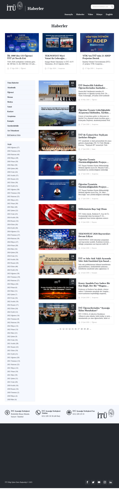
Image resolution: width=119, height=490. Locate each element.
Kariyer (10, 111)
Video (90, 14)
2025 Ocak (12, 214)
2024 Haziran (13, 238)
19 (85, 329)
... (57, 329)
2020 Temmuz (13, 392)
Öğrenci (10, 92)
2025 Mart (12, 207)
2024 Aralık (12, 217)
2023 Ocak (12, 298)
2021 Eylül (12, 354)
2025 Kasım (12, 179)
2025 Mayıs (12, 200)
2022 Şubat (12, 336)
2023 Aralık (12, 259)
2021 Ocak (12, 382)
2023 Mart (12, 291)
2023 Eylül (12, 270)
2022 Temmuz (13, 319)
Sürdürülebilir (13, 126)
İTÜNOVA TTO (13, 135)
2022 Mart (12, 333)
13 (66, 329)
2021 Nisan (12, 371)
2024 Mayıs (12, 242)
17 (78, 329)
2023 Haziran (13, 280)
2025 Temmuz (13, 193)
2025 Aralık (12, 175)
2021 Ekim (12, 350)
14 (69, 329)
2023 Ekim (12, 266)
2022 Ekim (12, 308)
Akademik (11, 88)
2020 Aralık (12, 385)
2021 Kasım (12, 347)
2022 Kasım (12, 305)
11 (60, 329)
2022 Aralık (12, 301)
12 (63, 329)
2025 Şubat (12, 210)
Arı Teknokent (13, 131)
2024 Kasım (12, 221)
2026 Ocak (12, 172)
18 (82, 329)
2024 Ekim (12, 224)
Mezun (10, 97)
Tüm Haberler (13, 83)
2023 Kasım (12, 263)
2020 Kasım (12, 389)
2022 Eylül (12, 312)
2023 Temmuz (13, 277)
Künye (99, 14)
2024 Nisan (12, 245)
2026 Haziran (13, 154)
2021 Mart (12, 375)
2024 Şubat (12, 252)
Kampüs (10, 121)
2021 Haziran (13, 364)
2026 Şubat (12, 168)
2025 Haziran (13, 196)
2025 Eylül (12, 186)
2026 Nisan (12, 161)
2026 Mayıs (12, 158)
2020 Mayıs (12, 396)
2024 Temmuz (13, 235)
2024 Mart (12, 249)
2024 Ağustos (13, 231)
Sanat (9, 107)
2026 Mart (12, 165)
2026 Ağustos (13, 147)
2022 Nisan (12, 329)
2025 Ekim (12, 182)
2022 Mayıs (12, 326)
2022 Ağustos (13, 315)
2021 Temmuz (13, 361)
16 (75, 329)
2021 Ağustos (13, 357)
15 (72, 329)
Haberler (80, 14)
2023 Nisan (12, 287)
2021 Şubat (12, 378)
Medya (10, 102)
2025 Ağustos (13, 189)
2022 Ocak (12, 340)
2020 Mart (12, 399)
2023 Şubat (12, 294)
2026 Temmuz (13, 151)
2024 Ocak (12, 256)
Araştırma (11, 116)
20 (88, 329)
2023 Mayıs (12, 284)
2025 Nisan (12, 203)
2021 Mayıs (12, 368)
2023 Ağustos (13, 273)
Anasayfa (68, 14)
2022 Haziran (13, 322)
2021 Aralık (12, 343)
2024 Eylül (12, 228)
